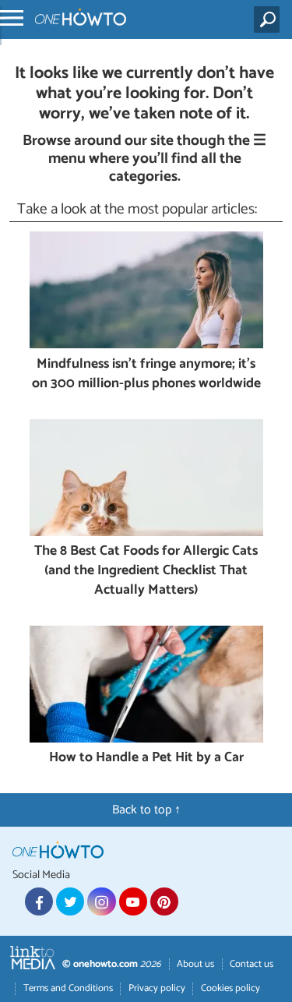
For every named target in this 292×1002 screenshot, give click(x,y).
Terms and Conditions (68, 988)
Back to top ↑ (146, 809)
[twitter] (70, 901)
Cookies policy (230, 988)
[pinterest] (164, 901)
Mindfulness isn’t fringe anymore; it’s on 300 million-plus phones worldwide (146, 374)
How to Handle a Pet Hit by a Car (146, 758)
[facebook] (39, 901)
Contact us (251, 964)
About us (195, 964)
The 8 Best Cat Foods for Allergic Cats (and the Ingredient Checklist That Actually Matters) (146, 571)
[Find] (270, 19)
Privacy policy (156, 988)
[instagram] (101, 901)
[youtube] (133, 901)
